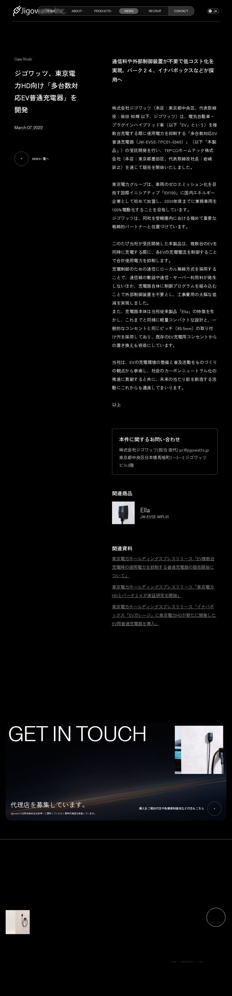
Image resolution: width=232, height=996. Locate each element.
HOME (50, 11)
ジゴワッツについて (121, 930)
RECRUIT (155, 11)
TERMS (174, 962)
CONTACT (181, 11)
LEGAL (200, 962)
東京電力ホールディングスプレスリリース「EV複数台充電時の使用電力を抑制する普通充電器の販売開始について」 (163, 566)
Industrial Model (118, 950)
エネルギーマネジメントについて (126, 927)
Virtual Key (117, 961)
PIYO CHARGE (118, 952)
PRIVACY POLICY (187, 962)
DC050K (116, 958)
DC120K (116, 955)
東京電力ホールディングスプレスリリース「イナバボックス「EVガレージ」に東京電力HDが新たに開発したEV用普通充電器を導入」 (164, 615)
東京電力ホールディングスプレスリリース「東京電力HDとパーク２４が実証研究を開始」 (163, 591)
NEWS (129, 11)
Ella (114, 947)
